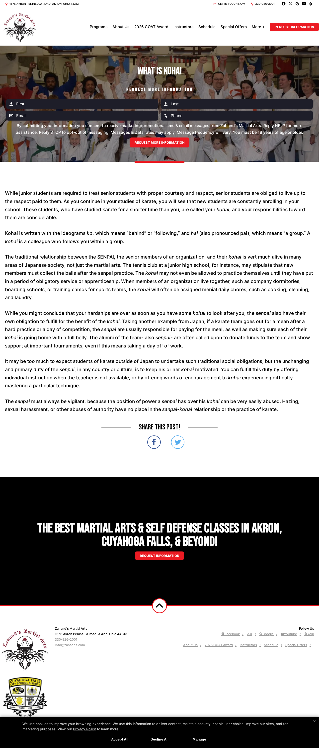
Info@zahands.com (70, 645)
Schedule (207, 26)
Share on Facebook (154, 442)
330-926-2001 (264, 3)
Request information (159, 556)
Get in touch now (231, 3)
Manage (199, 739)
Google (268, 634)
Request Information (294, 27)
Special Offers (234, 26)
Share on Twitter (177, 442)
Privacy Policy (84, 729)
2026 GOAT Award (151, 26)
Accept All (119, 739)
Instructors (183, 26)
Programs (98, 26)
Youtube (290, 634)
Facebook (232, 634)
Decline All (159, 739)
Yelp (310, 634)
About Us (120, 26)
